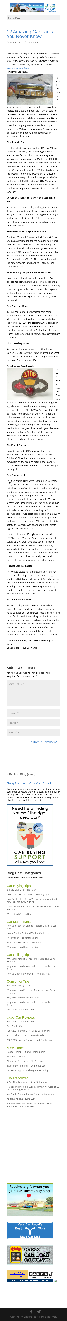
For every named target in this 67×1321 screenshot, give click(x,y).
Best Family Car (15, 1026)
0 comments (31, 42)
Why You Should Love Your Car (23, 947)
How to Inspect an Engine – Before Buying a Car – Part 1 (32, 927)
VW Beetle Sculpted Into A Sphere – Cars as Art (31, 1094)
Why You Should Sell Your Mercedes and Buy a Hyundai (31, 960)
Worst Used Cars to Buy (19, 914)
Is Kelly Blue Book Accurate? (21, 889)
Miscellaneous (17, 1048)
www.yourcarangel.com (18, 68)
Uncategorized (18, 1078)
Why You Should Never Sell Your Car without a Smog (31, 968)
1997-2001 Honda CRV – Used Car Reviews (28, 1030)
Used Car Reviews (21, 1017)
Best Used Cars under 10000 (21, 1009)
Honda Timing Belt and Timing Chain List (28, 933)
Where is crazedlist (17, 1056)
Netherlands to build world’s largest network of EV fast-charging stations (33, 1088)
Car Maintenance (19, 922)
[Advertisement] (33, 1145)
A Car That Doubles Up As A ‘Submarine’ (27, 1082)
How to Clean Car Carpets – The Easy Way (28, 973)
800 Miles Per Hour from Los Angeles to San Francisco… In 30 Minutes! (29, 1105)
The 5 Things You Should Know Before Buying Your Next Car (33, 908)
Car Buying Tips (19, 886)
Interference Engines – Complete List (26, 1065)
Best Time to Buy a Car (18, 985)
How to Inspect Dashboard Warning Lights (29, 894)
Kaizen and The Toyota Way (21, 1098)
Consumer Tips (14, 42)
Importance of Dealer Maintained (24, 942)
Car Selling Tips (19, 955)
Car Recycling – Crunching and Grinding (27, 1070)
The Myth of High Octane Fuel (22, 937)
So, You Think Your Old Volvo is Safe (25, 1035)
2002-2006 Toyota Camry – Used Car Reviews (30, 1040)
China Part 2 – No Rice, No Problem (25, 1061)
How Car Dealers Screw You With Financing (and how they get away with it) (32, 900)
